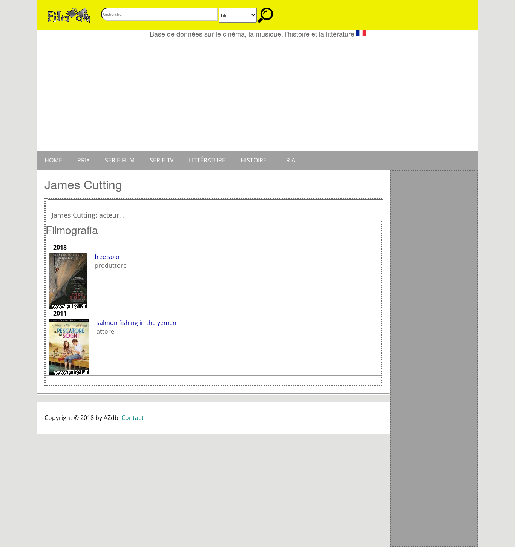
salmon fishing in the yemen (136, 323)
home (53, 160)
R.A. (291, 160)
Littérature (207, 160)
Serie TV (162, 160)
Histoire (254, 160)
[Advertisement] (257, 94)
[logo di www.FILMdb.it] (69, 14)
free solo (107, 257)
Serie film (120, 160)
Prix (83, 160)
